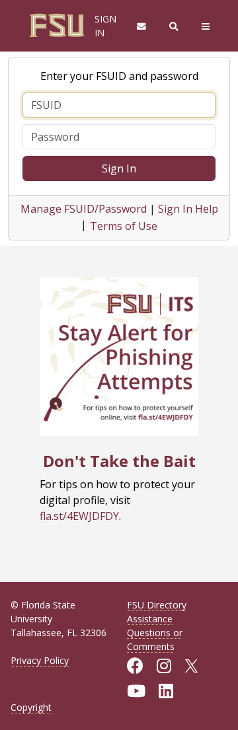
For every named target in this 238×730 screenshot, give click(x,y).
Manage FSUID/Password (83, 208)
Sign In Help (188, 208)
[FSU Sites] (206, 26)
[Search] (174, 26)
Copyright (31, 707)
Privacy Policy (40, 660)
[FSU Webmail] (141, 26)
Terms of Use (123, 226)
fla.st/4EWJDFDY (79, 516)
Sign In (119, 168)
